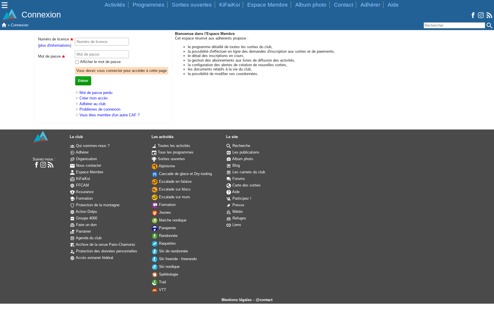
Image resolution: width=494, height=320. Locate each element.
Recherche (240, 146)
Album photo (310, 5)
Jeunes (164, 212)
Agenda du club (88, 238)
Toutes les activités (173, 146)
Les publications (245, 152)
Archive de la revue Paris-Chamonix (105, 244)
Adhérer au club (92, 104)
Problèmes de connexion (99, 109)
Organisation (86, 159)
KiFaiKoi (229, 5)
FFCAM (82, 185)
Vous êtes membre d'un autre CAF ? (109, 115)
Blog (235, 165)
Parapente (167, 228)
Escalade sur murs (174, 197)
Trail (162, 282)
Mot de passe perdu (95, 93)
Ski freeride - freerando (177, 259)
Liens (236, 225)
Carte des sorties (246, 185)
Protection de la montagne (97, 205)
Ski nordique (169, 266)
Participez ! (241, 198)
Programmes (148, 5)
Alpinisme (166, 166)
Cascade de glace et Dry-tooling (185, 174)
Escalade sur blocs (174, 189)
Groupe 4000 (86, 218)
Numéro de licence (55, 39)
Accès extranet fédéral (94, 258)
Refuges (238, 218)
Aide (393, 5)
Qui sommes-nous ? (92, 146)
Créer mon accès (93, 98)
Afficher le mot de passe (100, 62)
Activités (115, 5)
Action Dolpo (86, 211)
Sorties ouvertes (192, 5)
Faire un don (86, 225)
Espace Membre (267, 5)
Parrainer (83, 231)
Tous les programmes (175, 152)
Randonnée (168, 235)
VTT (162, 290)
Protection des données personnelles (106, 251)
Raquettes (167, 243)
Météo (237, 211)
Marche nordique (172, 220)
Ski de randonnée (173, 251)
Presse (237, 205)
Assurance (84, 192)
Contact (343, 5)
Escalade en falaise (175, 181)
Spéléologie (168, 274)
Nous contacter (88, 165)
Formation (84, 198)
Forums (238, 178)
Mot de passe (51, 56)
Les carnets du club (248, 172)
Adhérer (370, 5)
